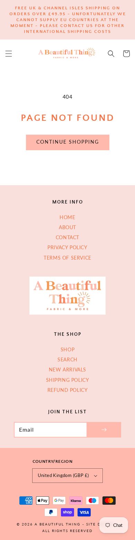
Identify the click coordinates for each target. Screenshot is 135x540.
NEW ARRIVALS (67, 369)
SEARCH (67, 359)
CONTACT (67, 237)
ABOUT (67, 227)
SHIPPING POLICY (67, 380)
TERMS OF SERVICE (67, 258)
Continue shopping (67, 142)
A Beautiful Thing (57, 524)
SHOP (67, 349)
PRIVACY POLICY (67, 247)
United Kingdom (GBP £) (63, 475)
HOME (67, 217)
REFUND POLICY (67, 390)
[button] (8, 53)
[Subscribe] (104, 430)
